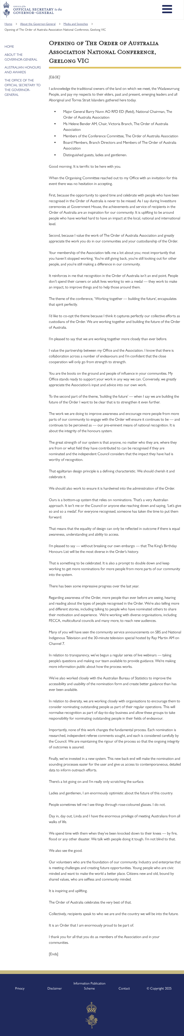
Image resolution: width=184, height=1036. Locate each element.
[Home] (32, 9)
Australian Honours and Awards (23, 69)
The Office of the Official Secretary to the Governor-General (22, 87)
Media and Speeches (75, 24)
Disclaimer (54, 988)
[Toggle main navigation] (167, 10)
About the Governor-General (38, 24)
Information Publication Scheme (89, 986)
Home (8, 24)
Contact (124, 988)
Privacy (19, 988)
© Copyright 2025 (159, 988)
